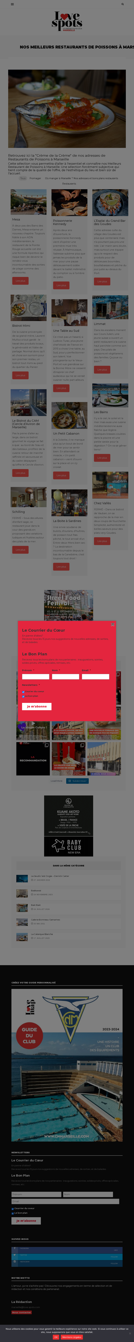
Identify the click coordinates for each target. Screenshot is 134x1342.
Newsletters (31, 685)
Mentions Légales (71, 1337)
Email (86, 670)
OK (56, 1337)
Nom (56, 670)
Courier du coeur (34, 691)
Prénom (28, 670)
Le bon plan (31, 696)
